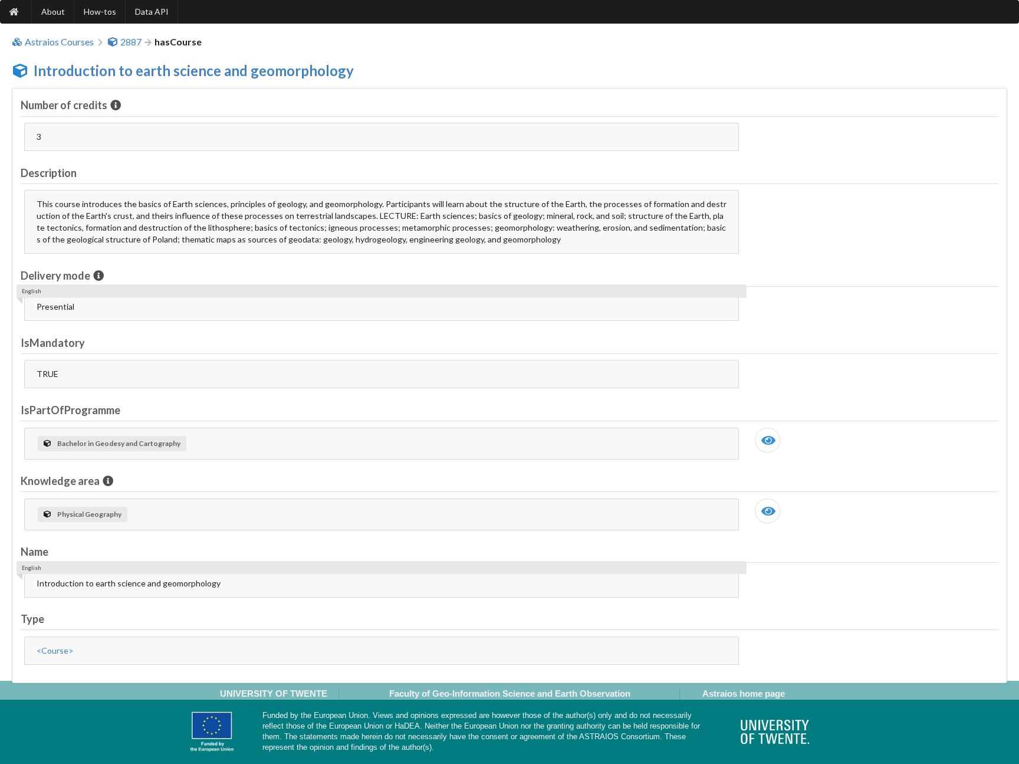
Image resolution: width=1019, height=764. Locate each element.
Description (49, 172)
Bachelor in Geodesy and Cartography (118, 443)
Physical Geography (89, 514)
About (53, 11)
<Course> (55, 650)
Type (32, 618)
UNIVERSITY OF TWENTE (273, 693)
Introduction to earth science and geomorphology (194, 70)
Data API (152, 11)
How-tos (100, 11)
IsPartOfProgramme (70, 410)
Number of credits (64, 105)
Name (34, 551)
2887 (131, 42)
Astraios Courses (59, 42)
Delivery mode (55, 275)
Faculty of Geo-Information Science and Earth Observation (509, 693)
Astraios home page (743, 693)
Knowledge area (60, 480)
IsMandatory (53, 342)
